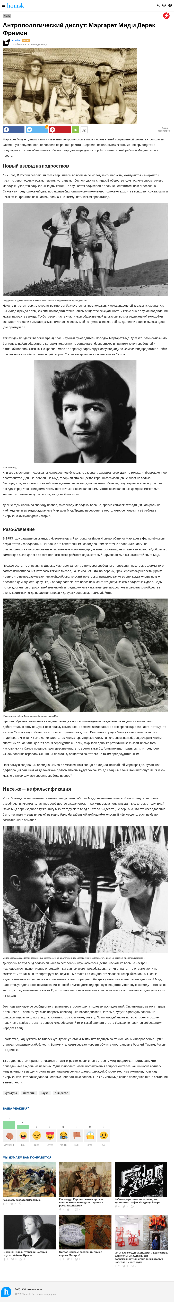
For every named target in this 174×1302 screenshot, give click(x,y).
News (7, 16)
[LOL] (22, 1136)
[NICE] (36, 1136)
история (28, 1093)
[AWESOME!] (9, 1136)
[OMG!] (90, 1136)
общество (61, 1093)
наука (44, 1093)
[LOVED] (49, 1136)
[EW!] (103, 1136)
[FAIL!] (76, 1136)
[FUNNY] (63, 1136)
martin (16, 39)
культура (11, 1093)
